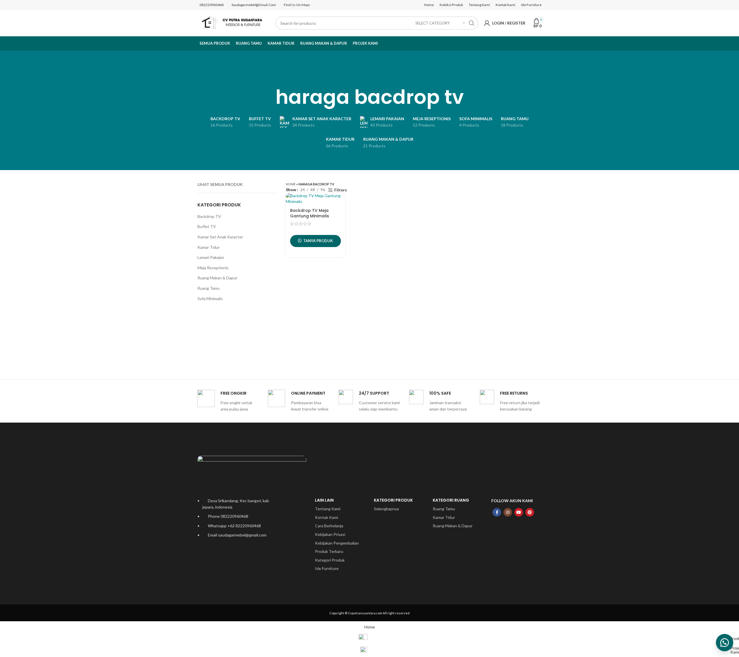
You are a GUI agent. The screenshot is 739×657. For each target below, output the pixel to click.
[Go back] (369, 75)
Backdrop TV (209, 216)
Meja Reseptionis (213, 267)
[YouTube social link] (518, 512)
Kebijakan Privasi (330, 534)
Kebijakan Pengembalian (337, 543)
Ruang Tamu (208, 288)
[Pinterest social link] (529, 512)
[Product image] (316, 198)
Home (291, 184)
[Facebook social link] (496, 512)
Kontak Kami (326, 517)
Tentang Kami (327, 508)
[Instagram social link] (507, 512)
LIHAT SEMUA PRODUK (220, 184)
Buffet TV (206, 226)
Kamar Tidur (208, 247)
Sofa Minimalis (210, 298)
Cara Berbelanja (329, 525)
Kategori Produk (330, 560)
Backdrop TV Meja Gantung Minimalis (309, 213)
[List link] (237, 539)
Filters (340, 190)
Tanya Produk (318, 240)
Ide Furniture (327, 568)
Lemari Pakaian (210, 257)
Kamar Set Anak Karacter (220, 236)
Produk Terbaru (329, 551)
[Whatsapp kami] (724, 642)
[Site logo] (233, 22)
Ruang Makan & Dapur (217, 277)
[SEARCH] (471, 23)
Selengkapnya (386, 508)
